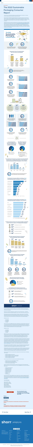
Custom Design (26, 436)
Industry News (6, 401)
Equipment (25, 433)
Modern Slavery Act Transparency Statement (18, 444)
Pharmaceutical (18, 438)
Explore (2, 2)
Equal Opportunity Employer (26, 444)
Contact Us (27, 0)
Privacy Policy (4, 444)
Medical (18, 439)
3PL (17, 434)
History (10, 433)
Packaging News (16, 401)
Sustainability (23, 405)
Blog (9, 438)
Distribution (18, 433)
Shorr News (21, 401)
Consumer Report (6, 405)
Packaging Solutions (17, 405)
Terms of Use (8, 444)
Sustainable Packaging (14, 406)
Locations (10, 434)
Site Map (11, 444)
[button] (31, 0)
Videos (10, 439)
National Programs (26, 440)
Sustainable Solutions (21, 406)
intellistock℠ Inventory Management (27, 435)
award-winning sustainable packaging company (23, 23)
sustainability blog (7, 406)
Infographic (12, 405)
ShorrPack (25, 437)
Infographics (11, 401)
